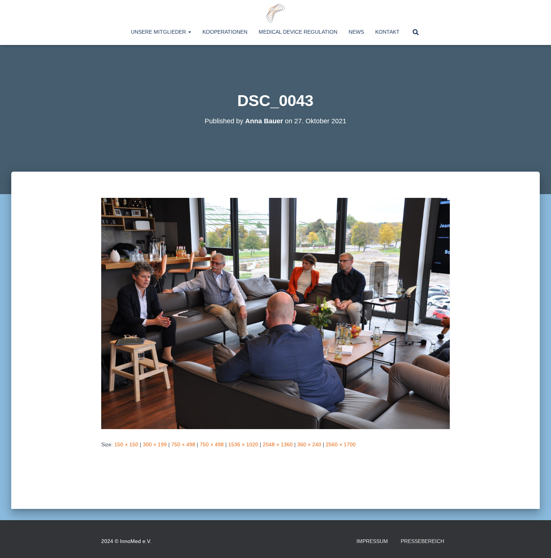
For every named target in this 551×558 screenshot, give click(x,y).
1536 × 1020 (243, 444)
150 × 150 (126, 444)
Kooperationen (224, 32)
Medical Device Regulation (298, 32)
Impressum (372, 541)
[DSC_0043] (275, 313)
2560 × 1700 (341, 444)
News (356, 32)
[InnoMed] (275, 13)
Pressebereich (422, 541)
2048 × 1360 (278, 444)
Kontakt (387, 32)
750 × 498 (183, 444)
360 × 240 (309, 444)
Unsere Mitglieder (159, 32)
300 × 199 (155, 444)
